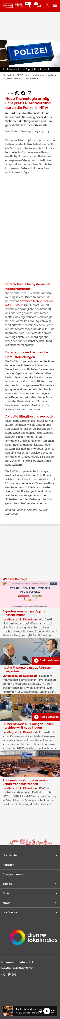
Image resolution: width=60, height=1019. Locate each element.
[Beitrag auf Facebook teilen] (23, 93)
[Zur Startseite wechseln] (8, 6)
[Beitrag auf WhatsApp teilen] (17, 93)
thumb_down (41, 1011)
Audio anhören (46, 660)
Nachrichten (10, 855)
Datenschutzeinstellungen (17, 967)
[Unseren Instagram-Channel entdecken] (14, 974)
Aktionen (8, 864)
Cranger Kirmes (13, 874)
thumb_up (53, 1011)
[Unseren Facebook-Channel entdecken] (9, 974)
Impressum (8, 962)
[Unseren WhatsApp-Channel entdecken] (3, 974)
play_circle (47, 1011)
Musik (6, 902)
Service (7, 883)
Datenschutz (26, 962)
